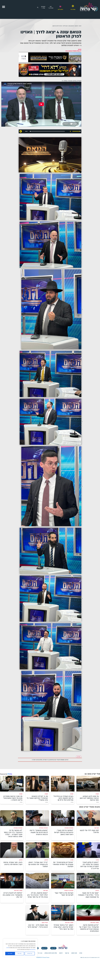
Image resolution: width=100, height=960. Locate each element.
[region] (20, 948)
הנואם (76, 26)
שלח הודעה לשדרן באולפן (51, 953)
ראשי (80, 26)
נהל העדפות (29, 953)
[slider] (76, 130)
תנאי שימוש (74, 953)
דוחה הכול (19, 953)
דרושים (61, 953)
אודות (80, 953)
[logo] (89, 11)
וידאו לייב (60, 9)
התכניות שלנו (43, 7)
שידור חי (73, 9)
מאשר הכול (10, 953)
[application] (50, 131)
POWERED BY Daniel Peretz (42, 957)
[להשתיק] (70, 131)
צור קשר (67, 953)
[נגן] (20, 131)
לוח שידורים (51, 7)
